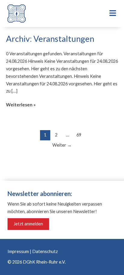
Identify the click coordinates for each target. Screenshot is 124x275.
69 (78, 134)
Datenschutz (45, 251)
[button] (108, 13)
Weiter (62, 145)
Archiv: (50, 39)
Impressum (18, 251)
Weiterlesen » (21, 104)
